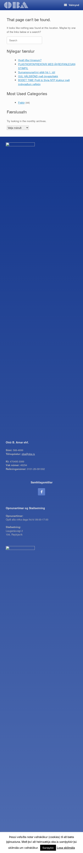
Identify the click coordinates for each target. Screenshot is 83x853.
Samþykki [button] (48, 848)
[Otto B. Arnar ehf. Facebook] (41, 492)
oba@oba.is (28, 454)
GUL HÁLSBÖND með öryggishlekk (38, 76)
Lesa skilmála (66, 848)
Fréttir (21, 102)
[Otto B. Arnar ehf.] (16, 5)
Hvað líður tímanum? (30, 60)
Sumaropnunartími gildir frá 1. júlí (36, 72)
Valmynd (74, 5)
